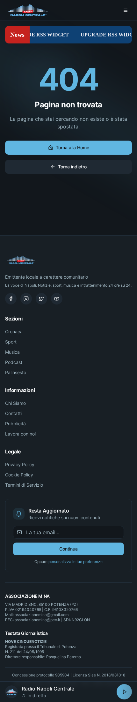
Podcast (13, 362)
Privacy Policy (19, 464)
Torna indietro (72, 166)
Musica (12, 352)
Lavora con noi (20, 433)
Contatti (13, 413)
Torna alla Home (72, 147)
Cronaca (14, 331)
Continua (68, 549)
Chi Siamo (15, 403)
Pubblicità (15, 423)
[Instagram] (26, 299)
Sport (11, 341)
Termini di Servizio (24, 485)
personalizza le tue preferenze (75, 561)
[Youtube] (56, 299)
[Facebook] (11, 299)
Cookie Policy (19, 474)
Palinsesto (15, 372)
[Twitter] (41, 299)
